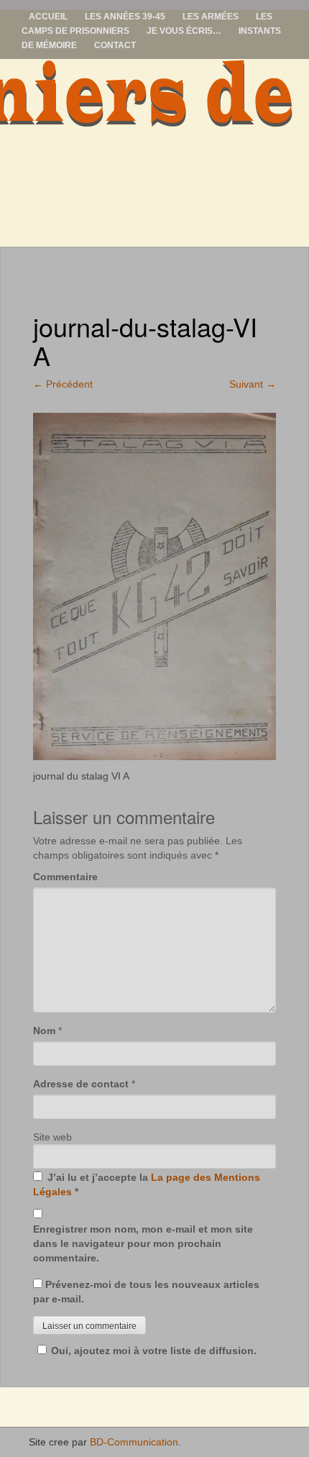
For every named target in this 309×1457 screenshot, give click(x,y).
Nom (44, 1030)
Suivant (252, 384)
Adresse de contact (81, 1084)
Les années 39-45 (125, 17)
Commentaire (65, 876)
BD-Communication (134, 1442)
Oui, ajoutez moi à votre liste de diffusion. (154, 1350)
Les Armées (211, 17)
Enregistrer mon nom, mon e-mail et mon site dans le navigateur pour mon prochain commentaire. (143, 1243)
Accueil (48, 17)
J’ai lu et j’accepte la (146, 1184)
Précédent (63, 384)
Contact (115, 45)
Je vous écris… (184, 31)
